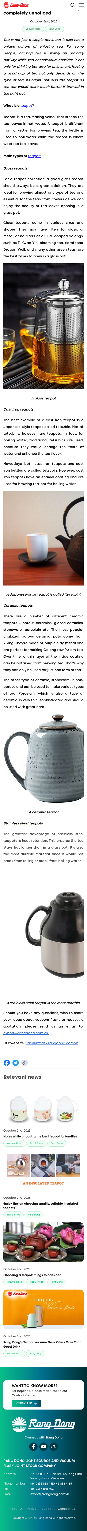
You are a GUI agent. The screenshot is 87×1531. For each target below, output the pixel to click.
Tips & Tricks (36, 1143)
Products (32, 1509)
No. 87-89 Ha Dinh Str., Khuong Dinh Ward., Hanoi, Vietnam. (56, 1476)
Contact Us (66, 1509)
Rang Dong (54, 29)
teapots (34, 156)
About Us (16, 1509)
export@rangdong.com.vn (49, 1494)
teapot (26, 105)
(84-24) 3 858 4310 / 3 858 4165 (51, 1484)
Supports (48, 1509)
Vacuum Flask (33, 29)
